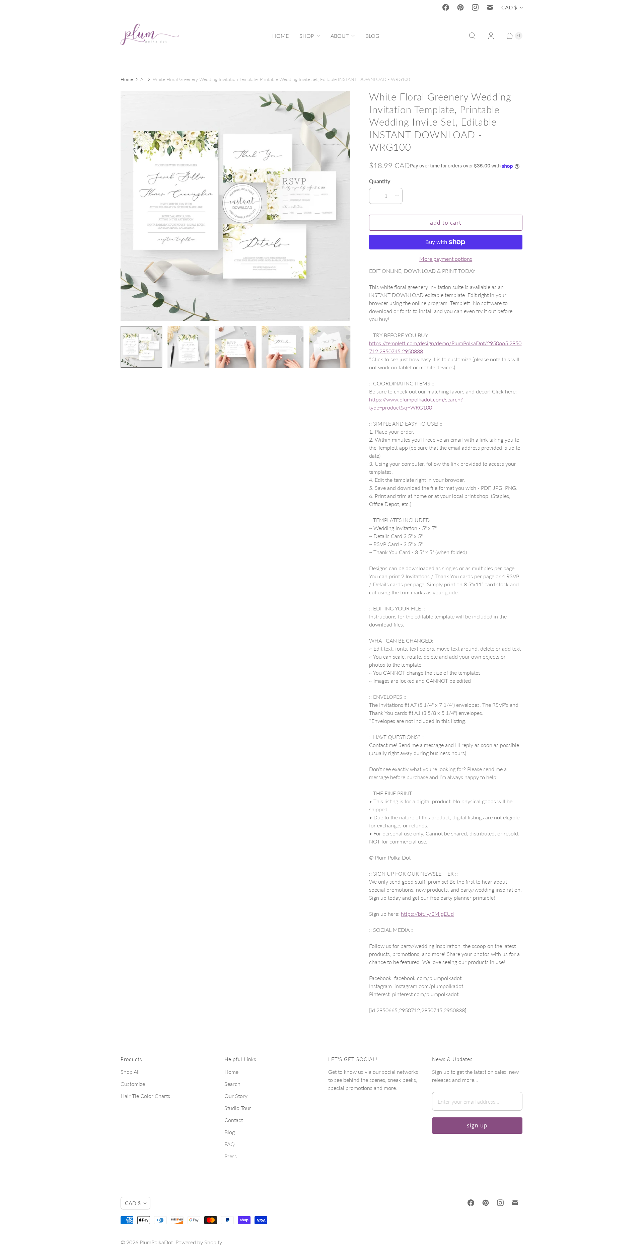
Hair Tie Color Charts (145, 1096)
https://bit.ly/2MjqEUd (427, 913)
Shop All (130, 1071)
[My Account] (491, 36)
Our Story (235, 1096)
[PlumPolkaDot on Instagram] (475, 7)
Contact (233, 1120)
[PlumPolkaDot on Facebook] (445, 7)
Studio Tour (237, 1108)
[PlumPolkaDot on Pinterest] (460, 7)
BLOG (372, 35)
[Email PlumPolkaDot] (490, 7)
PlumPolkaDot (156, 1242)
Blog (229, 1132)
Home (127, 79)
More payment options (445, 258)
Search (232, 1084)
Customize (133, 1084)
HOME (280, 35)
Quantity (379, 181)
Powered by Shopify (198, 1242)
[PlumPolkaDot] (150, 35)
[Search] (472, 36)
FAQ (229, 1144)
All (142, 79)
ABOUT (340, 35)
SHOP (306, 35)
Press (230, 1156)
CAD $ (509, 7)
